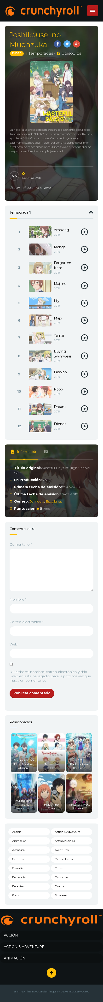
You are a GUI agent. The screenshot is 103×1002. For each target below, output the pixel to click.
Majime (60, 284)
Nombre (18, 599)
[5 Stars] (24, 174)
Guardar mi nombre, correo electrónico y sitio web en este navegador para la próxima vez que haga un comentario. (51, 676)
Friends (60, 424)
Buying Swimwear (62, 353)
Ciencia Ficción (64, 859)
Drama (59, 886)
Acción (16, 832)
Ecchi (15, 895)
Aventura (18, 850)
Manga (60, 247)
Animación (19, 841)
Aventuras (62, 850)
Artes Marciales (65, 841)
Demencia (19, 877)
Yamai (59, 335)
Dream (60, 407)
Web (13, 644)
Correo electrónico (26, 622)
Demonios (61, 877)
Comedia (36, 501)
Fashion (60, 372)
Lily (56, 301)
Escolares (54, 501)
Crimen (59, 868)
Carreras (17, 859)
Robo (58, 389)
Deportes (18, 886)
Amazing (61, 230)
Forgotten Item (62, 265)
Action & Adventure (67, 832)
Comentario (21, 544)
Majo (58, 318)
